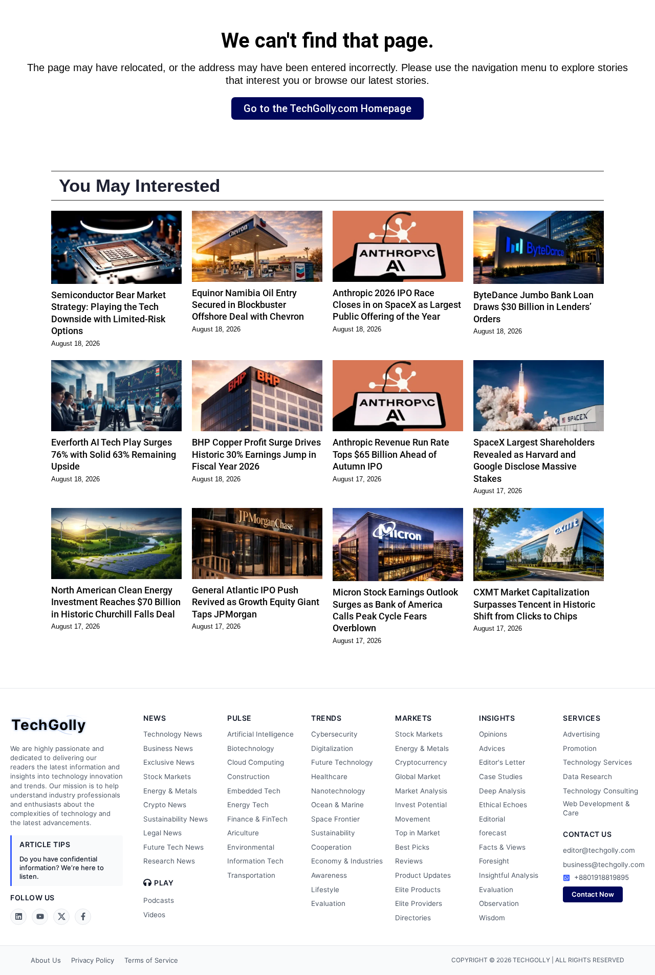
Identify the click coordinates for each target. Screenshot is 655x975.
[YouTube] (40, 916)
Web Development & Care (596, 808)
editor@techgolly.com (599, 850)
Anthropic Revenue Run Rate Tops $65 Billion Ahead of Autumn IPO (391, 454)
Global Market (418, 776)
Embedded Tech (253, 791)
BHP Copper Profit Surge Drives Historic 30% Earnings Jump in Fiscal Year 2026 (256, 454)
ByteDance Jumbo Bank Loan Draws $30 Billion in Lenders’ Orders (533, 307)
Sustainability (333, 833)
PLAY (163, 883)
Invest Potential (421, 805)
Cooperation (331, 847)
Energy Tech (248, 805)
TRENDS (326, 718)
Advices (492, 748)
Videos (154, 915)
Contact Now (593, 894)
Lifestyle (325, 889)
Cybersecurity (334, 734)
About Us (46, 960)
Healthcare (329, 776)
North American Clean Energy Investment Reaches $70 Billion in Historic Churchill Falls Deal (116, 602)
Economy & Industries (347, 861)
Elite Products (418, 889)
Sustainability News (175, 819)
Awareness (329, 875)
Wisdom (492, 918)
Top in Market (417, 833)
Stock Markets (167, 776)
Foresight (494, 861)
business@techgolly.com (604, 864)
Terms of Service (151, 960)
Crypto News (164, 805)
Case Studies (500, 776)
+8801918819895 (601, 877)
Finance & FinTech (257, 819)
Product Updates (423, 875)
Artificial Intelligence (260, 734)
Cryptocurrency (421, 762)
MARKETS (413, 718)
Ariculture (243, 833)
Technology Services (597, 762)
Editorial (492, 819)
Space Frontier (335, 819)
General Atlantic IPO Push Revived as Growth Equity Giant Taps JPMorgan (255, 602)
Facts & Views (502, 847)
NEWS (154, 718)
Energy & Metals (170, 791)
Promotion (580, 748)
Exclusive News (168, 762)
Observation (499, 903)
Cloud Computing (255, 762)
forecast (493, 833)
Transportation (251, 875)
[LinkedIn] (18, 916)
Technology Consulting (600, 791)
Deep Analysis (502, 791)
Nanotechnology (338, 791)
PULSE (239, 718)
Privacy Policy (92, 960)
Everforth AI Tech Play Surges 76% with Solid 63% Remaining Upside (113, 454)
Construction (248, 776)
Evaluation (328, 903)
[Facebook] (83, 916)
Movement (412, 819)
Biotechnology (250, 748)
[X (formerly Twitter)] (61, 916)
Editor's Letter (502, 762)
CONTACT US (587, 834)
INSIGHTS (497, 718)
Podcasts (158, 900)
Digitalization (332, 748)
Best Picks (412, 847)
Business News (168, 748)
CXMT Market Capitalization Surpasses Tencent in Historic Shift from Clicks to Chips (534, 604)
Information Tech (255, 861)
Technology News (172, 734)
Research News (169, 861)
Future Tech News (173, 847)
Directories (413, 918)
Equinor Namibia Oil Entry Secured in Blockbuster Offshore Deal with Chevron (248, 304)
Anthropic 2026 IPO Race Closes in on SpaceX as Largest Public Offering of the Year (397, 304)
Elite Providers (418, 903)
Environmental (250, 847)
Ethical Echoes (503, 805)
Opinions (493, 734)
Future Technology (342, 762)
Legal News (162, 833)
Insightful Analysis (508, 875)
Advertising (581, 734)
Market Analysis (421, 791)
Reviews (409, 861)
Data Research (587, 776)
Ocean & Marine (337, 805)
